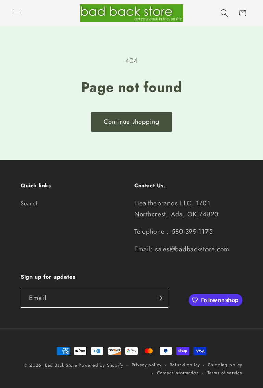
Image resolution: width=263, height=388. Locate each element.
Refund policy (185, 365)
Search (30, 203)
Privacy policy (147, 365)
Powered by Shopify (101, 365)
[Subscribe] (159, 298)
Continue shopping (131, 121)
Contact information (178, 373)
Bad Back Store (61, 365)
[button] (17, 13)
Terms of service (224, 373)
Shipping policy (225, 365)
